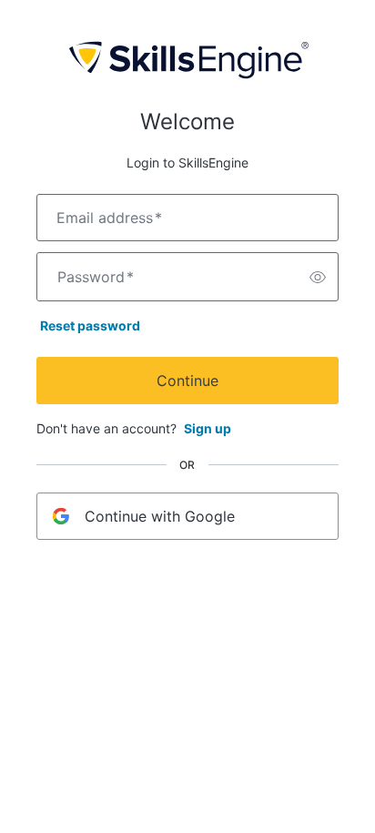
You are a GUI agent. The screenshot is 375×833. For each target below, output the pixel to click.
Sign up (207, 428)
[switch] (318, 276)
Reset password (90, 325)
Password (95, 277)
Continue (187, 380)
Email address (109, 217)
